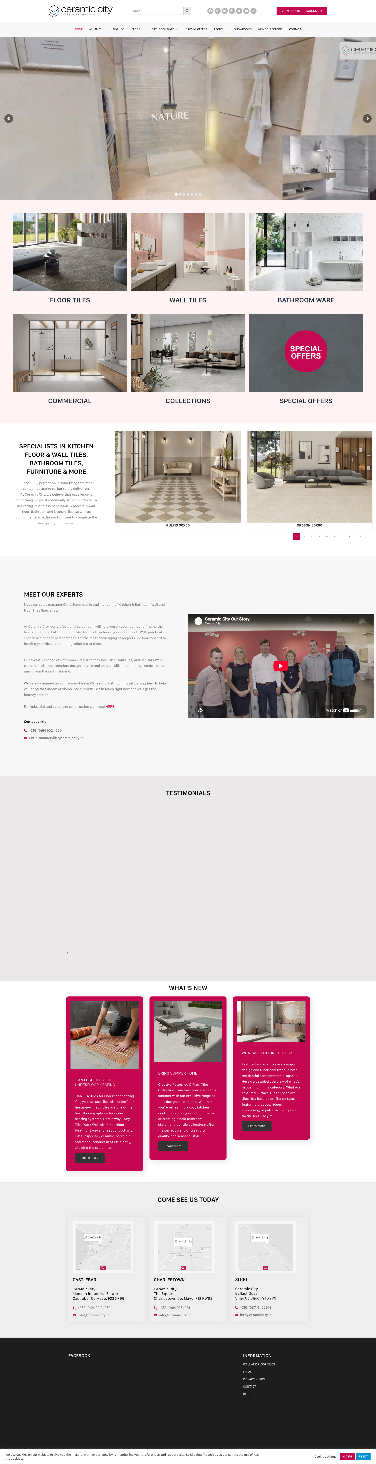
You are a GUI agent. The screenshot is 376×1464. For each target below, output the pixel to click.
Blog (246, 1394)
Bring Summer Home (177, 1073)
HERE (110, 706)
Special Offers (196, 29)
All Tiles (95, 29)
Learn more (89, 1158)
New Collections (270, 29)
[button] (174, 953)
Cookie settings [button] (325, 1457)
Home (79, 29)
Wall (116, 29)
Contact (249, 1386)
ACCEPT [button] (347, 1456)
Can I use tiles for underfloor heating (96, 1082)
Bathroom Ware (163, 29)
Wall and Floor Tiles (259, 1364)
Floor (136, 29)
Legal (247, 1371)
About (218, 29)
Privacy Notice (254, 1379)
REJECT (363, 1456)
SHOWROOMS (243, 29)
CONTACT (295, 29)
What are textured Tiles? (267, 1053)
